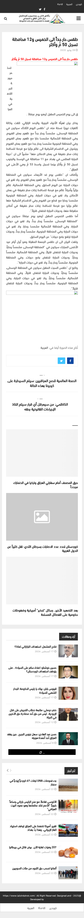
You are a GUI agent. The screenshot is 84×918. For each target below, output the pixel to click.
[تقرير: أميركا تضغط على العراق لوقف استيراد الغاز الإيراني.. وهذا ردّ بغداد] (68, 830)
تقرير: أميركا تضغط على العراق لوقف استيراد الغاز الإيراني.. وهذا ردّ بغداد (33, 828)
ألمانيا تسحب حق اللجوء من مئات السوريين (34, 868)
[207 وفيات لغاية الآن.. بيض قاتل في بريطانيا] (68, 851)
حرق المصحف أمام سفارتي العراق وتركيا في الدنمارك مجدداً (45, 484)
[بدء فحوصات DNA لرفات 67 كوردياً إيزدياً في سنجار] (68, 785)
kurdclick (49, 899)
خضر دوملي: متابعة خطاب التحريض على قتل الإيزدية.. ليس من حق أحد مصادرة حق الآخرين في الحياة (32, 713)
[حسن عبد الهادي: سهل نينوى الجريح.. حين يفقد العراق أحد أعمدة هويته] (68, 738)
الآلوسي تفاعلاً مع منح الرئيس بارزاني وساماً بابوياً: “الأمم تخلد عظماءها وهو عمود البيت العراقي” (33, 805)
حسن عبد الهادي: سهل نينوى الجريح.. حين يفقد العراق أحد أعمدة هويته (31, 736)
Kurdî (60, 4)
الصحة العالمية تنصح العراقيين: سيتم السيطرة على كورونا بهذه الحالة (42, 383)
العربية (69, 4)
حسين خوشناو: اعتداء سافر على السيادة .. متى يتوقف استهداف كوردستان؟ (32, 669)
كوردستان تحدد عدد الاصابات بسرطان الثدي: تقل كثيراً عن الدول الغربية (42, 548)
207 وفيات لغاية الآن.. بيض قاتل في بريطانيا (32, 847)
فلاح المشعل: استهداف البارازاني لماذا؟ (35, 646)
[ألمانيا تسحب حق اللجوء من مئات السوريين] (68, 872)
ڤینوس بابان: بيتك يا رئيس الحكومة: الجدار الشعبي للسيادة (34, 690)
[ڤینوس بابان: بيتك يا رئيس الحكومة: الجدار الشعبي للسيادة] (68, 693)
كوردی (79, 4)
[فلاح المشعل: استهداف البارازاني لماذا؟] (68, 651)
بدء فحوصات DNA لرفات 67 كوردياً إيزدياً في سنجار (33, 782)
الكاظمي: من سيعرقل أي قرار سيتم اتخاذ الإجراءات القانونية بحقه (40, 406)
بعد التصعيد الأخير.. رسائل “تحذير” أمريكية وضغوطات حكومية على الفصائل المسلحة (45, 612)
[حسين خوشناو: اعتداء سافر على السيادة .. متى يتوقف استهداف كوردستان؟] (68, 672)
